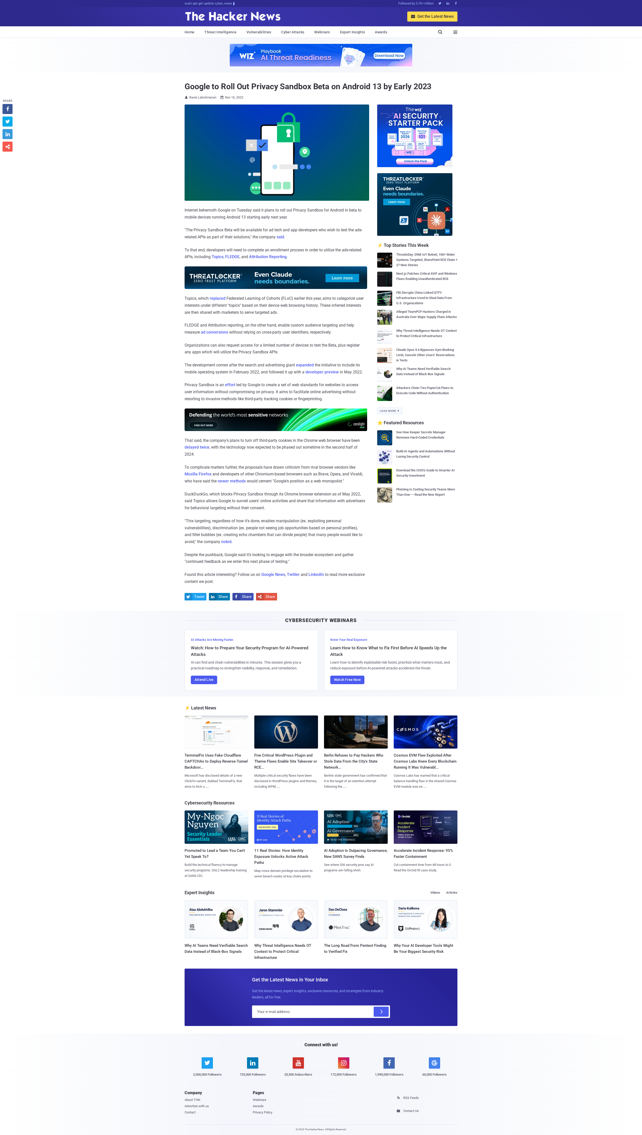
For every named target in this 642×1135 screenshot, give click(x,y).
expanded (305, 365)
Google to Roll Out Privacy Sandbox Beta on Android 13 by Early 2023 (308, 86)
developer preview (322, 372)
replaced (217, 298)
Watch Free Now (347, 680)
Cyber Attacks (292, 32)
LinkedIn (316, 574)
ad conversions (214, 332)
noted (226, 541)
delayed (192, 447)
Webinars (322, 32)
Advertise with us (197, 1106)
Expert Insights (352, 32)
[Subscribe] (381, 1012)
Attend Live (204, 680)
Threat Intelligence (220, 32)
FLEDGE (232, 256)
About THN (192, 1100)
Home (189, 32)
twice (204, 447)
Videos (435, 892)
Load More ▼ (390, 410)
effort (230, 384)
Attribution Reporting (268, 256)
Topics (217, 256)
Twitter (293, 574)
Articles (451, 892)
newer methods (232, 481)
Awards (381, 32)
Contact (190, 1112)
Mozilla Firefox (198, 474)
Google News (273, 574)
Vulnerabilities (259, 32)
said (280, 237)
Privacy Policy (262, 1112)
